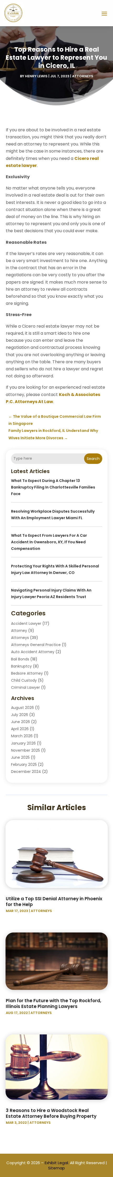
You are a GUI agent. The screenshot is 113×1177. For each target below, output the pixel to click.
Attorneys (82, 76)
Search (93, 458)
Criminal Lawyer (25, 687)
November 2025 (25, 750)
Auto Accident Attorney (32, 651)
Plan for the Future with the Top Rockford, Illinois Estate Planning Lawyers (53, 1003)
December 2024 (26, 771)
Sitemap (56, 1168)
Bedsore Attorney (27, 673)
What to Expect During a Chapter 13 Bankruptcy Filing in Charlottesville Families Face (53, 487)
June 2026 (20, 721)
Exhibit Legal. (57, 1162)
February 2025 (24, 764)
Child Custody (24, 680)
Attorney (19, 630)
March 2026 (22, 736)
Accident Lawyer (26, 623)
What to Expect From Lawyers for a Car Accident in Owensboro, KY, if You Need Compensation (49, 542)
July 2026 (19, 714)
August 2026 (22, 707)
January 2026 (23, 743)
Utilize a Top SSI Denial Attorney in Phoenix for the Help (54, 902)
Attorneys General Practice (36, 644)
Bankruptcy (21, 666)
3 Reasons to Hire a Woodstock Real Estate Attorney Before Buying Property (51, 1113)
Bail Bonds (20, 659)
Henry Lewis (36, 76)
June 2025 (20, 757)
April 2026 (20, 728)
